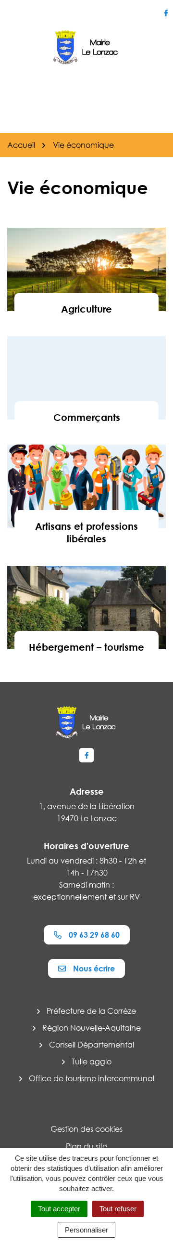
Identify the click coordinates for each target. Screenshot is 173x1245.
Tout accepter (59, 1209)
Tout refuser (117, 1209)
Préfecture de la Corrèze (91, 1011)
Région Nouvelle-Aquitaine (91, 1028)
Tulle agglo (91, 1061)
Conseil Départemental (91, 1044)
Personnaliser (86, 1230)
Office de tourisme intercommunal (91, 1078)
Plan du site (86, 1146)
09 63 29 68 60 (94, 935)
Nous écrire (94, 968)
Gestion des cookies (86, 1129)
